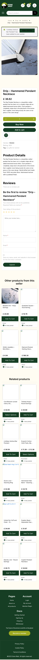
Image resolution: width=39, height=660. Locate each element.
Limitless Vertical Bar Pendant (10, 442)
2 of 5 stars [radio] (6, 212)
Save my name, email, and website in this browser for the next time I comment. (19, 258)
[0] (29, 5)
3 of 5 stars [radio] (9, 212)
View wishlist (27, 30)
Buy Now (20, 124)
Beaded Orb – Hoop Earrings (9, 306)
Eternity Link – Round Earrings (11, 560)
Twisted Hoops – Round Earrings (26, 402)
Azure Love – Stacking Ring (8, 481)
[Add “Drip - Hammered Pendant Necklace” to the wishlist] (6, 135)
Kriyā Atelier (24, 458)
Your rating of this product (11, 209)
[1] (23, 5)
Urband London (8, 419)
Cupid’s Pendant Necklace (26, 560)
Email (5, 245)
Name (5, 235)
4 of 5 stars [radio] (11, 212)
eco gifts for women (12, 148)
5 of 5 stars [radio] (14, 212)
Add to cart (19, 130)
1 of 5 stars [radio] (4, 212)
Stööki (11, 143)
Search (35, 13)
